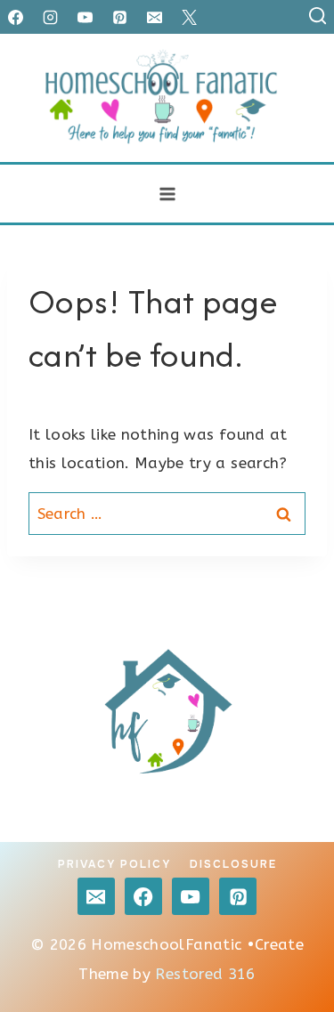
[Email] (154, 17)
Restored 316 (205, 974)
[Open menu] (167, 193)
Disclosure (233, 864)
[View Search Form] (317, 16)
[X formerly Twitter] (189, 17)
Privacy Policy (114, 864)
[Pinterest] (119, 17)
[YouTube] (84, 17)
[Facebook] (15, 17)
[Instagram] (50, 17)
